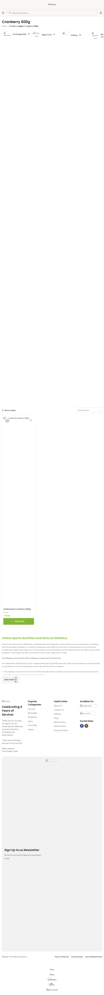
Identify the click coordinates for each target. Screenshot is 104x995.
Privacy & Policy (61, 730)
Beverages (32, 713)
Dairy (30, 721)
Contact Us (59, 710)
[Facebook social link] (82, 726)
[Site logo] (52, 4)
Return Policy (60, 722)
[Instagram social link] (86, 726)
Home (4, 26)
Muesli (5, 612)
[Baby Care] (44, 35)
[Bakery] (74, 35)
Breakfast (32, 717)
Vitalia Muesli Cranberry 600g (17, 609)
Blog (56, 718)
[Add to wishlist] (30, 420)
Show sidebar (10, 410)
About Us (58, 705)
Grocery (31, 709)
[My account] (100, 12)
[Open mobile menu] (3, 12)
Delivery (57, 714)
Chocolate (32, 725)
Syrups (31, 729)
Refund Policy (60, 726)
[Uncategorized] (15, 34)
